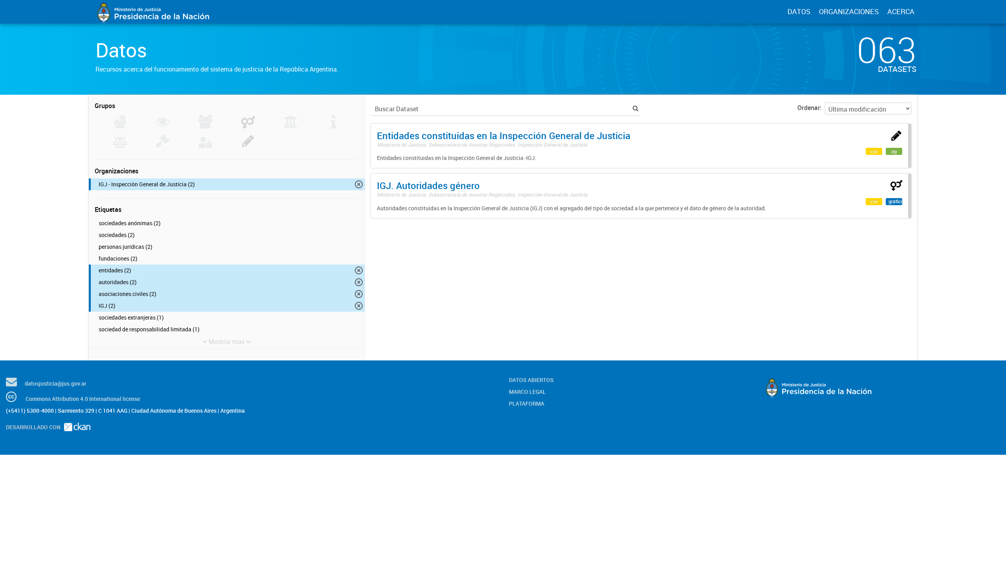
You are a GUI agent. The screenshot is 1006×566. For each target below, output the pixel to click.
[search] (635, 108)
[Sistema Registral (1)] (248, 145)
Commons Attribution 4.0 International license (83, 398)
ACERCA (900, 11)
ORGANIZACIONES (849, 11)
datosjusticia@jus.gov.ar (55, 383)
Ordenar (808, 108)
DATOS (799, 11)
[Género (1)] (248, 126)
